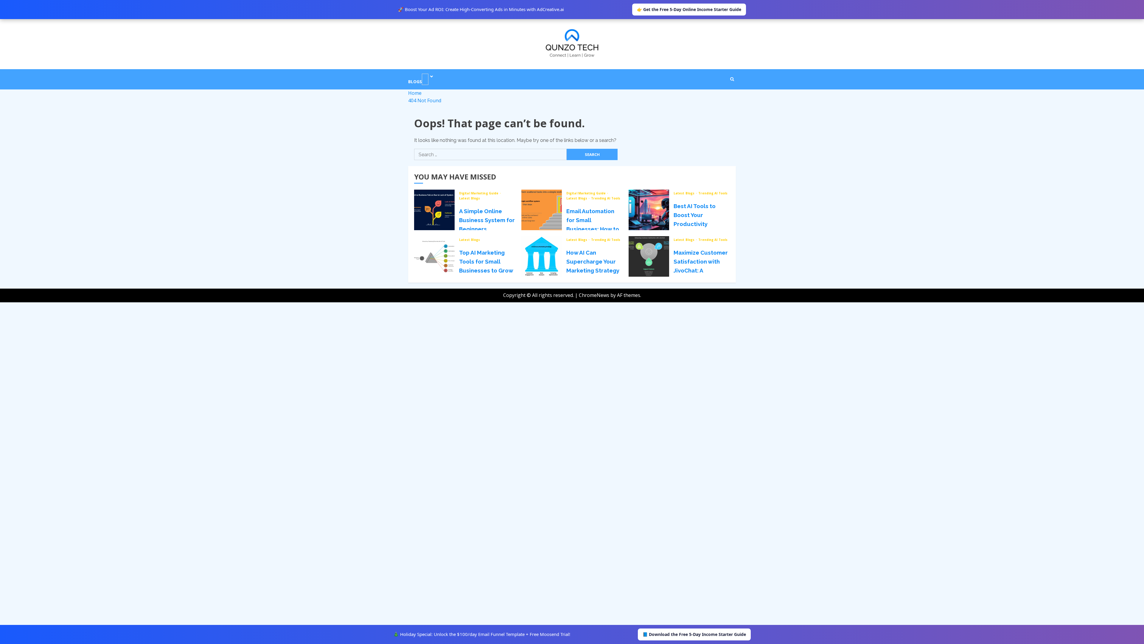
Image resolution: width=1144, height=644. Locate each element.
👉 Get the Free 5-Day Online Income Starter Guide (689, 9)
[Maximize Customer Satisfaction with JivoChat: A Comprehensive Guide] (649, 256)
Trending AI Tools (605, 198)
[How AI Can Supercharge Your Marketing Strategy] (541, 256)
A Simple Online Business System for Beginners (487, 220)
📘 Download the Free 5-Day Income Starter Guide (694, 634)
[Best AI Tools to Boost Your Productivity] (649, 210)
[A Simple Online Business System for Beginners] (434, 210)
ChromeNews (594, 295)
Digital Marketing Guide (479, 193)
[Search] (732, 79)
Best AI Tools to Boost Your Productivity (695, 215)
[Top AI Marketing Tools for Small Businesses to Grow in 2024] (434, 256)
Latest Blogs (469, 198)
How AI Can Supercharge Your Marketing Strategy (592, 261)
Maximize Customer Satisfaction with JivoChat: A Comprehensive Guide (701, 270)
